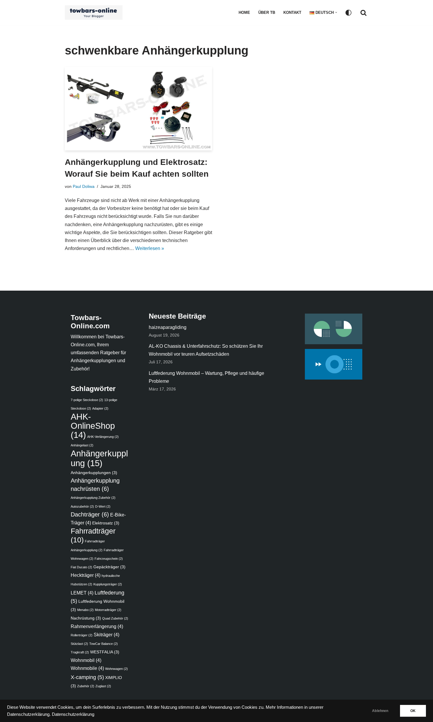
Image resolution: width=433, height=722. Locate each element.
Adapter (100, 408)
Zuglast (103, 686)
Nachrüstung (86, 618)
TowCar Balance (103, 643)
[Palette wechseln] (348, 13)
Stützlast (79, 643)
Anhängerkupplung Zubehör (93, 497)
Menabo (85, 610)
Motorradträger (108, 610)
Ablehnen (380, 711)
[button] (336, 12)
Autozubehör (82, 506)
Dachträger (90, 514)
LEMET (82, 592)
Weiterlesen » (149, 248)
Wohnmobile (87, 668)
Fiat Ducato (81, 567)
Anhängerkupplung (99, 458)
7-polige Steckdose (87, 400)
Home (244, 12)
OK (413, 711)
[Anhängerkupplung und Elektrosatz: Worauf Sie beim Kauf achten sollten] (138, 108)
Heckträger (85, 575)
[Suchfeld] (363, 12)
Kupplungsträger (107, 584)
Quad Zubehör (115, 618)
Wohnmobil (86, 660)
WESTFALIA (104, 652)
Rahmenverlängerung (97, 626)
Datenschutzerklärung (73, 714)
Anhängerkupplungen (94, 473)
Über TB (266, 12)
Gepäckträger (109, 567)
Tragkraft (80, 652)
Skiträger (106, 634)
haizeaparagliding (167, 327)
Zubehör (85, 686)
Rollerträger (81, 635)
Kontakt (292, 12)
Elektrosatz (105, 523)
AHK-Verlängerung (103, 436)
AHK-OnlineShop (93, 426)
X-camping (87, 677)
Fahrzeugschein (109, 558)
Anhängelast (82, 445)
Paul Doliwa (84, 186)
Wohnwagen (116, 668)
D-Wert (102, 506)
